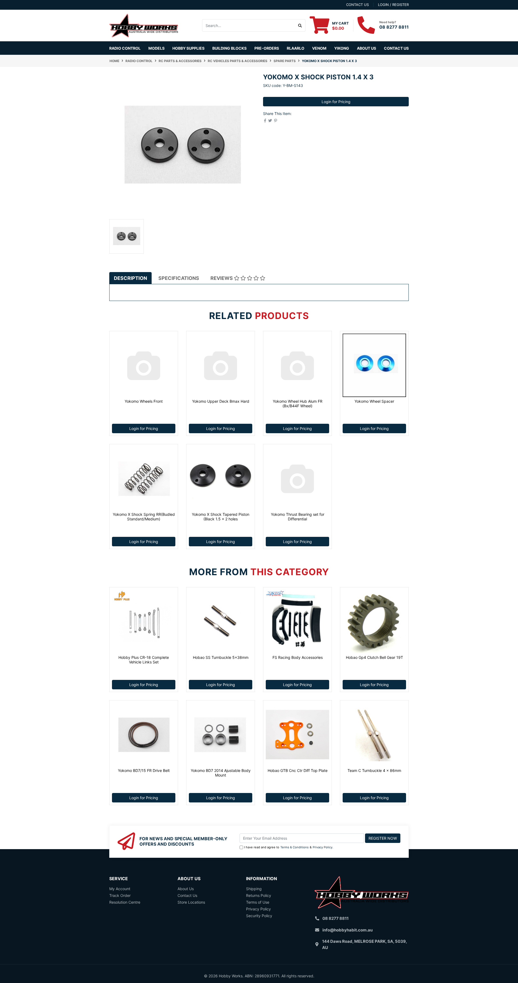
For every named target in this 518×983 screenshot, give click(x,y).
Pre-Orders (266, 48)
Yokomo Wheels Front (144, 401)
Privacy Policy (322, 847)
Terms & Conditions (294, 847)
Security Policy (259, 915)
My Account (119, 888)
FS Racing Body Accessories (297, 657)
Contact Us (396, 48)
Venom (319, 48)
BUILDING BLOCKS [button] (229, 48)
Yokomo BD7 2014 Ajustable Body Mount (221, 772)
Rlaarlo (295, 48)
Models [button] (156, 48)
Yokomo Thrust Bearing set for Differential (297, 516)
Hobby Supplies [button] (188, 48)
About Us (366, 48)
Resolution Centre (124, 902)
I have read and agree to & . (288, 847)
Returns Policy (258, 895)
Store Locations (191, 902)
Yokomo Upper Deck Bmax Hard (220, 401)
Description (130, 278)
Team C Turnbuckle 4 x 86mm (374, 770)
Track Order (120, 895)
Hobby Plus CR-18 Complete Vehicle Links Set (143, 659)
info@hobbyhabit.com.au (347, 930)
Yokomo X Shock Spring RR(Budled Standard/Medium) (144, 516)
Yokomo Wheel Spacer (374, 401)
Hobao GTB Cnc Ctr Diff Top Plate (298, 770)
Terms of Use (257, 902)
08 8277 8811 (394, 27)
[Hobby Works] (143, 25)
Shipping (254, 888)
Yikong (341, 48)
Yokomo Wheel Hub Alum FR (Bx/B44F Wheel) (297, 403)
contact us (357, 4)
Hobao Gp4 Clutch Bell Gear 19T (374, 657)
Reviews (222, 278)
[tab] (130, 278)
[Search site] (300, 25)
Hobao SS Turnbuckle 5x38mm (220, 657)
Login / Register (393, 4)
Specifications (178, 278)
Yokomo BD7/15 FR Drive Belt (144, 770)
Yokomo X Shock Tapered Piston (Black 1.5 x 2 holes (220, 516)
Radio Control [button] (125, 48)
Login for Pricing (336, 101)
